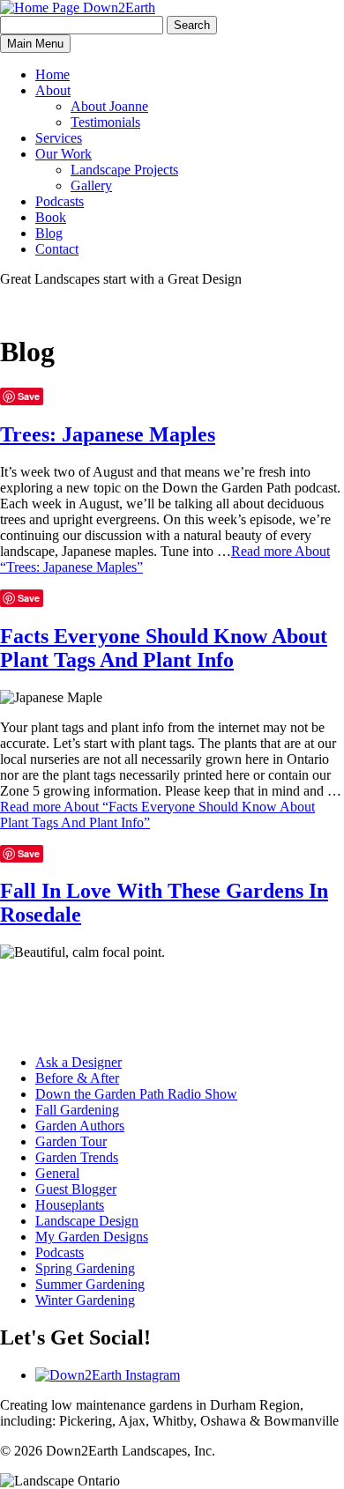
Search (192, 25)
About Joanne (109, 106)
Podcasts (59, 201)
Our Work (63, 153)
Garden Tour (71, 1141)
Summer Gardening (90, 1284)
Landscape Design (86, 1220)
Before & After (77, 1077)
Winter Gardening (85, 1300)
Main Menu (35, 43)
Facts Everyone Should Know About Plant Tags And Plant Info (163, 648)
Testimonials (105, 122)
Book (50, 217)
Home (52, 74)
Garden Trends (76, 1157)
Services (58, 137)
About (53, 90)
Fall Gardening (77, 1109)
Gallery (91, 185)
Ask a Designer (78, 1062)
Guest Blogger (75, 1189)
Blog (49, 233)
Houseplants (69, 1204)
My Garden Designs (91, 1236)
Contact (57, 248)
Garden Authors (79, 1125)
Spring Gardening (85, 1268)
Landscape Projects (124, 169)
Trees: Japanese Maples (107, 434)
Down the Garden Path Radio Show (136, 1093)
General (57, 1173)
